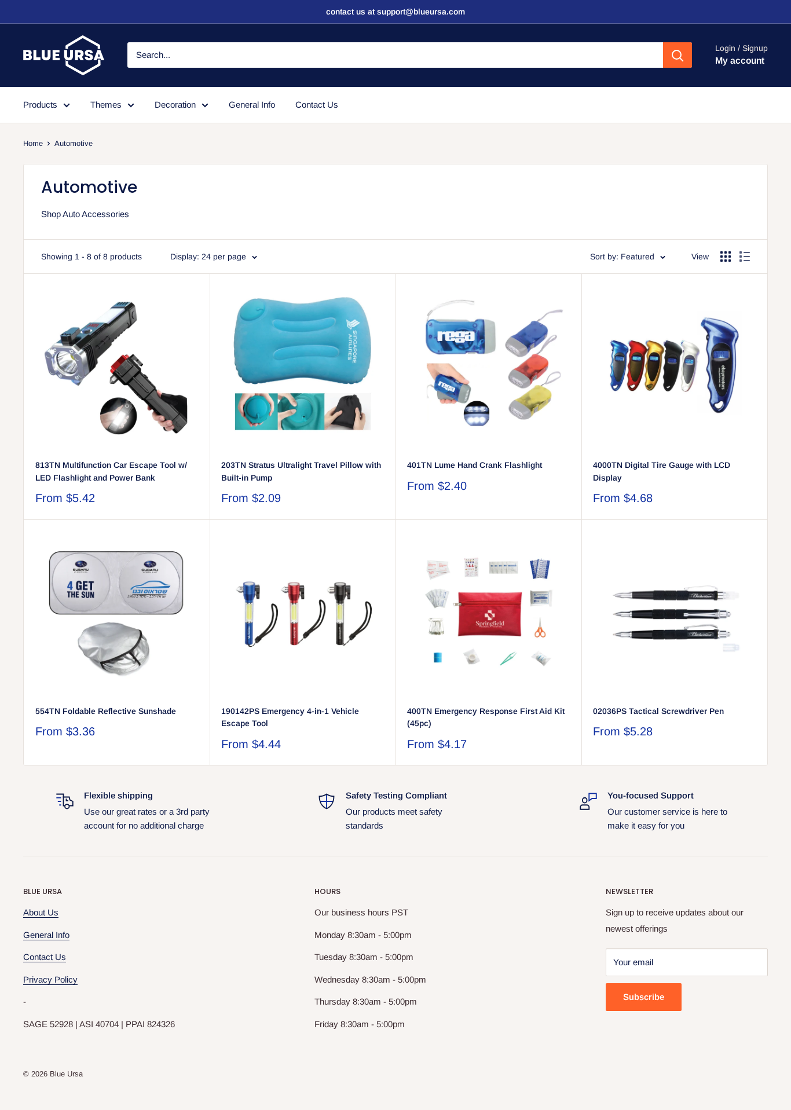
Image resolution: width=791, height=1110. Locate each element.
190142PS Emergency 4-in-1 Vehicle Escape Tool (290, 717)
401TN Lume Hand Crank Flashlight (474, 465)
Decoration (175, 104)
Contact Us (316, 104)
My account (739, 61)
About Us (40, 912)
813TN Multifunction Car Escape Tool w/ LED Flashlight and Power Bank (111, 471)
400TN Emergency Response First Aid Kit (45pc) (486, 717)
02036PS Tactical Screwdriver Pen (658, 711)
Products (40, 104)
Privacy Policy (50, 979)
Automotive (73, 143)
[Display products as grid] (725, 256)
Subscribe (643, 997)
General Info (252, 104)
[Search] (677, 55)
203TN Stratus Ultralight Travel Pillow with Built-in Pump (301, 471)
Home (33, 143)
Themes (106, 104)
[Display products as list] (744, 256)
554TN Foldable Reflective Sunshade (105, 711)
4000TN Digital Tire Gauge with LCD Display (661, 471)
